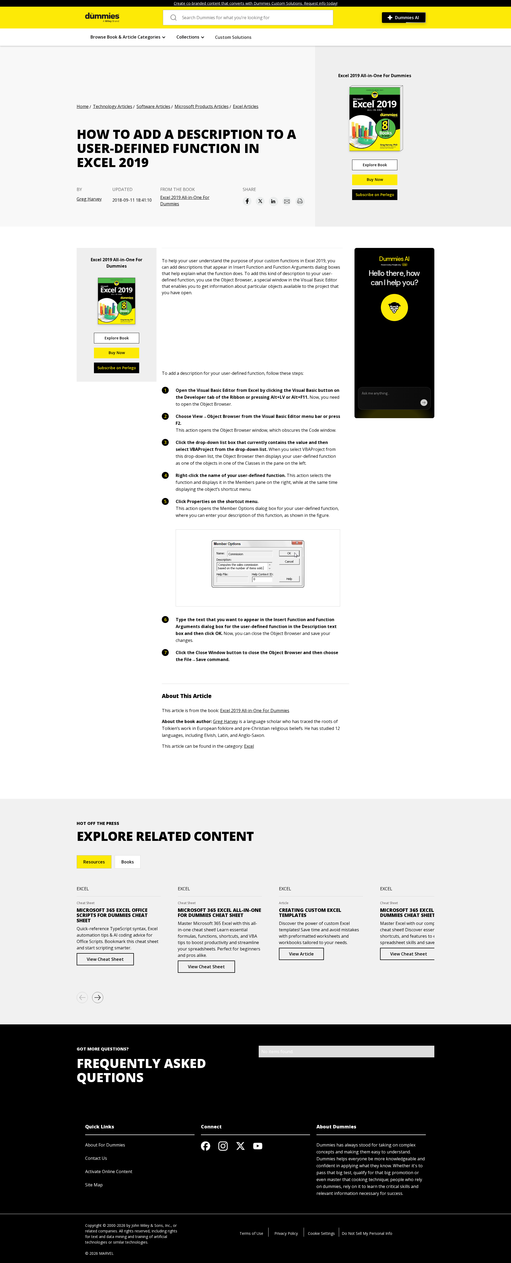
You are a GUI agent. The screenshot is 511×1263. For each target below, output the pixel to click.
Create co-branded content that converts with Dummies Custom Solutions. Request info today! (255, 3)
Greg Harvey (89, 199)
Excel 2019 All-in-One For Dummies (184, 200)
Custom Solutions (233, 37)
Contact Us (96, 1158)
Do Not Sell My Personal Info (367, 1233)
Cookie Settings (321, 1233)
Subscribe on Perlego (375, 194)
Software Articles (153, 106)
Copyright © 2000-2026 (105, 1225)
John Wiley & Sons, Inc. (151, 1225)
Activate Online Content (108, 1171)
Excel (249, 746)
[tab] (94, 862)
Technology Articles (112, 106)
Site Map (94, 1185)
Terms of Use (251, 1233)
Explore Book (375, 164)
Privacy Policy (286, 1233)
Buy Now (375, 179)
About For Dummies (105, 1145)
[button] (128, 37)
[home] (102, 17)
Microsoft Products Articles (202, 106)
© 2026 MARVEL (99, 1253)
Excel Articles (245, 106)
